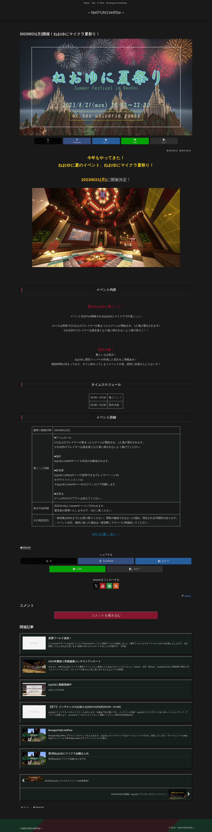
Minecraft (26, 548)
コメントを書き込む (106, 615)
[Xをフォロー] (96, 586)
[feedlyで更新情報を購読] (109, 586)
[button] (164, 141)
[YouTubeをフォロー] (103, 586)
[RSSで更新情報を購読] (116, 586)
